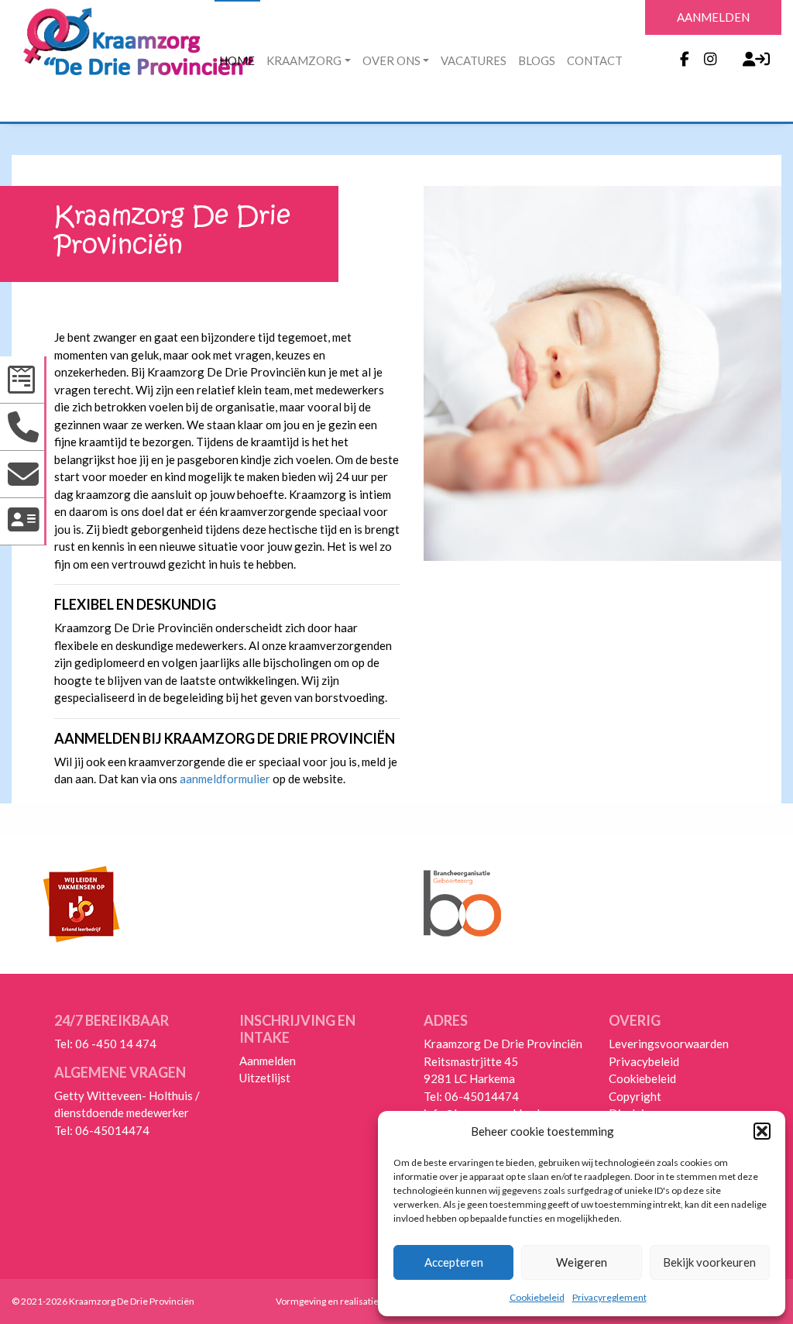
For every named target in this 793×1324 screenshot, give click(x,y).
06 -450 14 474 (115, 1044)
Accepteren (453, 1262)
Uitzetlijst (264, 1078)
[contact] (23, 521)
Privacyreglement (609, 1297)
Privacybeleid (644, 1061)
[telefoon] (23, 427)
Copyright (635, 1096)
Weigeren (581, 1262)
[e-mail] (23, 474)
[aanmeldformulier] (23, 380)
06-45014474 (112, 1130)
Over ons (391, 60)
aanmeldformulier (225, 779)
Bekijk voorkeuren (709, 1262)
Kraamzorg (304, 60)
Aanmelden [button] (713, 17)
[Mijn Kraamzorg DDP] (748, 59)
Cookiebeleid (537, 1297)
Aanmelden (267, 1061)
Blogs (536, 60)
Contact (595, 60)
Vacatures (473, 60)
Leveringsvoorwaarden (669, 1044)
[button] (762, 1131)
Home (237, 60)
